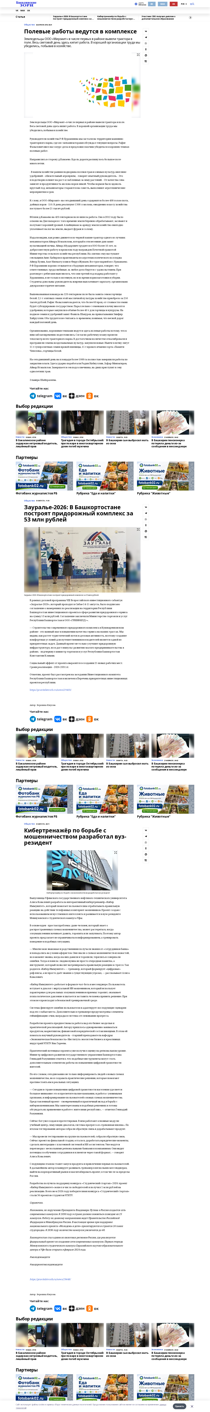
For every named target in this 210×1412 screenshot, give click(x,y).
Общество (29, 25)
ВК (152, 4)
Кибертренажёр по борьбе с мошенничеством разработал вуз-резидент (115, 17)
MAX (162, 4)
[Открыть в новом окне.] (41, 396)
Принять (179, 1406)
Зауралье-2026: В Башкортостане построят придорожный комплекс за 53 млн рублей (73, 17)
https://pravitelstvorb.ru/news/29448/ (50, 1279)
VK (17, 10)
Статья (20, 16)
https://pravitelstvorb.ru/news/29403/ (50, 689)
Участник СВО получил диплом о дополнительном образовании (158, 17)
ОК (173, 4)
